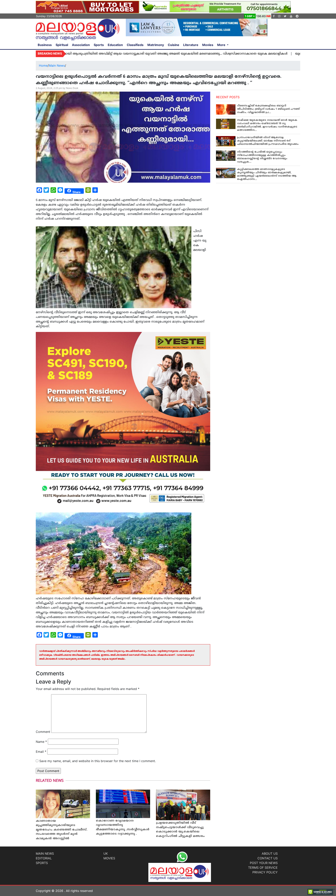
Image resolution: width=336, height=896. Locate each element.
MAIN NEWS (45, 853)
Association (81, 45)
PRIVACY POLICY (265, 872)
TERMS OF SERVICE (263, 867)
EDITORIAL (44, 858)
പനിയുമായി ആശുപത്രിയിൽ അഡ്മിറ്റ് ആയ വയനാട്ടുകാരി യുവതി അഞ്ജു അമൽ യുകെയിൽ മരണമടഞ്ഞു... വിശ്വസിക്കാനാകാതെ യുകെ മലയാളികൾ (133, 54)
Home (43, 65)
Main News (57, 65)
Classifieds (135, 45)
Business (45, 45)
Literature (190, 45)
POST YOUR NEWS (264, 863)
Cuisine (173, 45)
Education (115, 45)
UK (105, 853)
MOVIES (109, 858)
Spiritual (62, 45)
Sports (99, 45)
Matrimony (155, 45)
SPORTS (42, 863)
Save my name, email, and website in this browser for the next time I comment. (97, 761)
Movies (207, 45)
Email (41, 752)
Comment (43, 732)
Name (41, 742)
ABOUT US (270, 853)
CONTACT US (267, 858)
